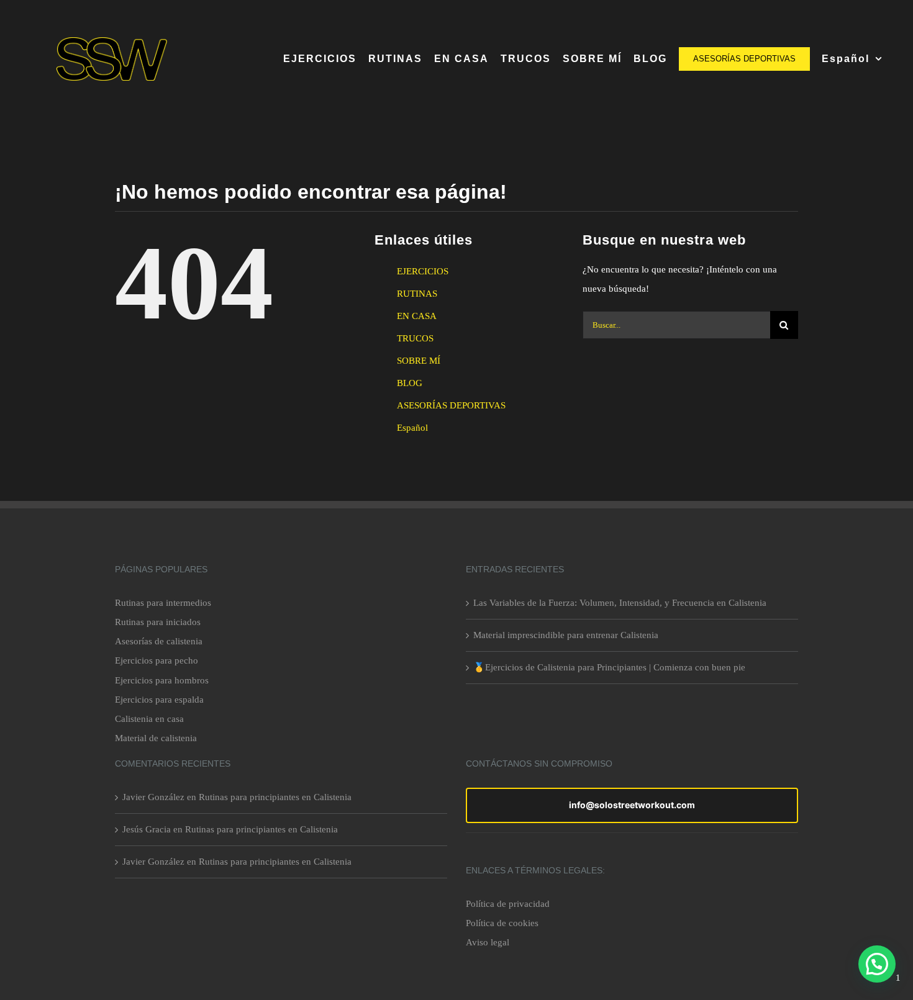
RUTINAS (417, 294)
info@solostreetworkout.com (632, 805)
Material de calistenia (156, 738)
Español (412, 428)
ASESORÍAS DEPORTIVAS (451, 405)
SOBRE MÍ (418, 361)
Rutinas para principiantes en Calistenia (275, 797)
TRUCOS (415, 338)
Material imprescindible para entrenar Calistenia (565, 635)
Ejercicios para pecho (156, 660)
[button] (877, 964)
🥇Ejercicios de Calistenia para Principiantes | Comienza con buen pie (609, 667)
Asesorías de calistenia (158, 641)
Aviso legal (487, 942)
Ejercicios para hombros (162, 680)
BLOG (409, 383)
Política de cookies (502, 923)
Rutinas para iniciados (158, 622)
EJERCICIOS (422, 271)
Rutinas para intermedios (163, 603)
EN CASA (417, 316)
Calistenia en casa (149, 719)
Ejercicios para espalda (159, 700)
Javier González (153, 797)
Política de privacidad (508, 904)
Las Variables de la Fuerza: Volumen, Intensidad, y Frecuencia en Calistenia (619, 603)
